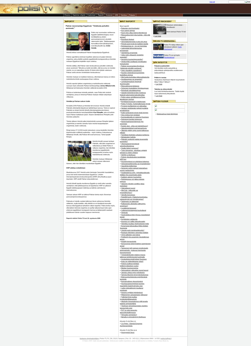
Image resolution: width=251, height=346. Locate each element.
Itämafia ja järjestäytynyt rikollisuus (133, 317)
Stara (160, 341)
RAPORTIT (69, 21)
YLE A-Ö (212, 2)
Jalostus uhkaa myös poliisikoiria (133, 273)
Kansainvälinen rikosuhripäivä (132, 281)
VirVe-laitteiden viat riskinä (130, 235)
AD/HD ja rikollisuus (128, 155)
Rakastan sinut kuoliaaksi (130, 28)
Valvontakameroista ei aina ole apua (134, 42)
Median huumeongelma (129, 268)
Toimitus (124, 15)
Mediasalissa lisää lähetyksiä (167, 114)
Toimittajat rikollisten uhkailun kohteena (135, 135)
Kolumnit (109, 15)
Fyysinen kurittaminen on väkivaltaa (134, 106)
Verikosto (124, 213)
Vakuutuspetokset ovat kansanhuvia (134, 128)
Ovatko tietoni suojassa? (130, 148)
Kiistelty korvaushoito (128, 241)
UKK (116, 15)
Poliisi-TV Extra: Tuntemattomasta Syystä (135, 104)
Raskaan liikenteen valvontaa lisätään (134, 233)
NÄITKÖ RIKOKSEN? (162, 21)
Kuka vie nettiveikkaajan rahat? (132, 261)
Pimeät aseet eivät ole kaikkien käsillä (134, 44)
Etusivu (67, 15)
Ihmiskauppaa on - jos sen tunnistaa (134, 46)
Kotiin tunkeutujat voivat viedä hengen (134, 113)
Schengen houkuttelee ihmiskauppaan (135, 88)
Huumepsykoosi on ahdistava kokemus (135, 161)
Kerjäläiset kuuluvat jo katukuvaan (133, 102)
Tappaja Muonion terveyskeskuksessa (134, 275)
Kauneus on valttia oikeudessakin (133, 221)
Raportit (101, 15)
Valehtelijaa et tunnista (129, 53)
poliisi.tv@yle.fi (159, 73)
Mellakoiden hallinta (128, 137)
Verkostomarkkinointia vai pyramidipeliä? (135, 164)
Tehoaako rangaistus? (129, 315)
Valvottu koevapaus (128, 195)
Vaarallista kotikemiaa (129, 166)
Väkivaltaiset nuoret (128, 188)
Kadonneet (91, 15)
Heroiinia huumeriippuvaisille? (132, 59)
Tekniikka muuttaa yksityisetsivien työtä (135, 224)
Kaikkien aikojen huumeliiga (131, 177)
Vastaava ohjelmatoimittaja (89, 338)
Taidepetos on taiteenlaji (130, 201)
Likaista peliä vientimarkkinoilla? (132, 230)
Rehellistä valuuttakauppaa (131, 90)
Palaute (132, 15)
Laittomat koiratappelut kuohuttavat (133, 210)
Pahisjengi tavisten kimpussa (131, 119)
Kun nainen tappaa (128, 30)
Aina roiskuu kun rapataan (130, 115)
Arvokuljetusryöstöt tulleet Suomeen (134, 259)
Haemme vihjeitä (79, 15)
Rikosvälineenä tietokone (130, 86)
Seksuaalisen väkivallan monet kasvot (134, 270)
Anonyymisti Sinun (127, 332)
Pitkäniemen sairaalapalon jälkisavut (134, 295)
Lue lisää (158, 36)
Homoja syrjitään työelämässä (132, 292)
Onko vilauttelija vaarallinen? (131, 70)
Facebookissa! (169, 57)
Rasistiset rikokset (127, 39)
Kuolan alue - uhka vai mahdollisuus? (134, 126)
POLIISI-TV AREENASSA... (164, 41)
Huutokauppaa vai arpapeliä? (131, 79)
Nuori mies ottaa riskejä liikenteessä (134, 33)
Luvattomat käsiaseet (128, 208)
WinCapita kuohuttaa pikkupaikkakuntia (135, 77)
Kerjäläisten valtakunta (129, 219)
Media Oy (165, 341)
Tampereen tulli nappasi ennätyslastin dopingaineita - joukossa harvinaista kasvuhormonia (134, 250)
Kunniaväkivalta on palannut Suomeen (135, 117)
